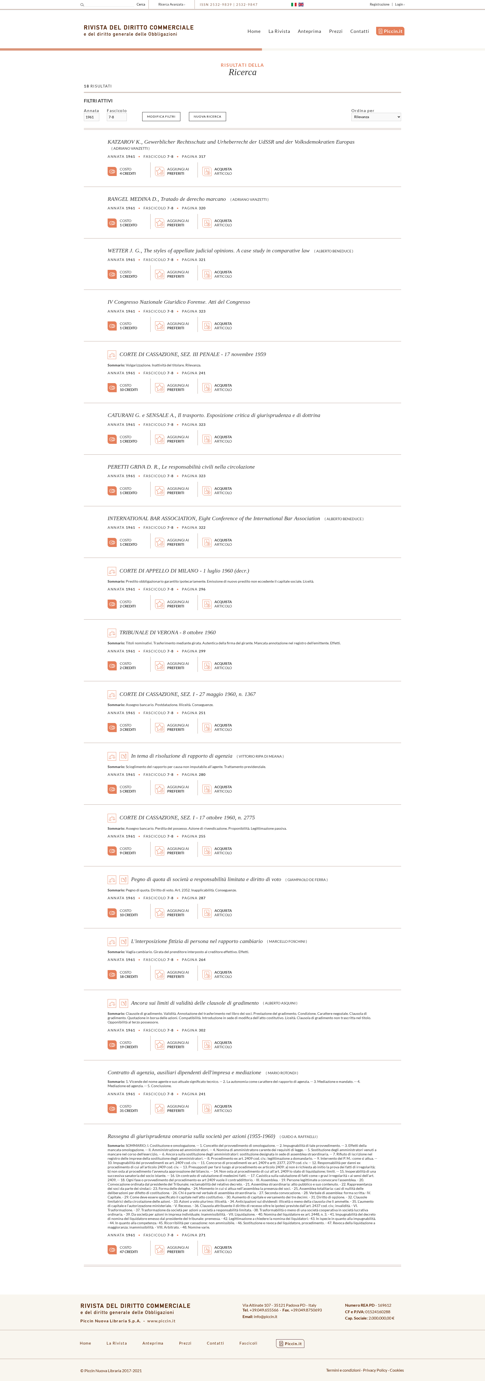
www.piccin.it (161, 1320)
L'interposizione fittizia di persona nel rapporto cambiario (197, 941)
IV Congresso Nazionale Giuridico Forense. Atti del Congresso (179, 302)
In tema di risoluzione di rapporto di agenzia (181, 756)
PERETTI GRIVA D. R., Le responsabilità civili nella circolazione (181, 467)
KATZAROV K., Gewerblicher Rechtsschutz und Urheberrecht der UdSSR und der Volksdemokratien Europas (231, 142)
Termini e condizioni (343, 1370)
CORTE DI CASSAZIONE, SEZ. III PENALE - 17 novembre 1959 (192, 354)
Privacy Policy (375, 1370)
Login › (400, 4)
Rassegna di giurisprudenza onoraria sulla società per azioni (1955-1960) (191, 1136)
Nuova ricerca (207, 116)
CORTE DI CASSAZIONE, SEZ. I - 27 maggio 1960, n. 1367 (187, 694)
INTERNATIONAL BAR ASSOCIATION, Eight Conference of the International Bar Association (214, 518)
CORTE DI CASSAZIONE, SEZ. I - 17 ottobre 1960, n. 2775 (187, 818)
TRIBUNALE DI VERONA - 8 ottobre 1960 (167, 632)
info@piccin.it (265, 1316)
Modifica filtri (161, 116)
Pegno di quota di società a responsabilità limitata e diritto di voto (206, 879)
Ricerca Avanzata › (171, 4)
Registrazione (380, 4)
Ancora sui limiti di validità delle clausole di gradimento (195, 1003)
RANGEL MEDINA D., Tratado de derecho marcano (167, 199)
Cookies (397, 1370)
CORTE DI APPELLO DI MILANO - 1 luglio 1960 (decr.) (184, 570)
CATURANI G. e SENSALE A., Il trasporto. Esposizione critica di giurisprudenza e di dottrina (214, 415)
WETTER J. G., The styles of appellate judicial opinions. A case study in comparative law (209, 251)
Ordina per (362, 110)
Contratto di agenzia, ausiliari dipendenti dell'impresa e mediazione (184, 1072)
